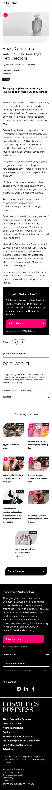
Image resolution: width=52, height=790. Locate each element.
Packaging (6, 79)
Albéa (24, 247)
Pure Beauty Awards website (18, 736)
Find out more (9, 654)
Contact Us (9, 732)
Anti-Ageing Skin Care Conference (21, 740)
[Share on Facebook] (22, 342)
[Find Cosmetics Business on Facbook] (33, 689)
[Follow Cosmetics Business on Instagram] (19, 689)
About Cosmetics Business (17, 719)
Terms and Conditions (14, 784)
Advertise (8, 749)
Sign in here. (29, 331)
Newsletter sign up (13, 728)
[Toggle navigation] (48, 4)
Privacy (30, 784)
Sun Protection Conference (17, 745)
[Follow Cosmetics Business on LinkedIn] (26, 689)
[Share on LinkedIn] (15, 342)
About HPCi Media (12, 723)
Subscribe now (16, 323)
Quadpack (30, 216)
